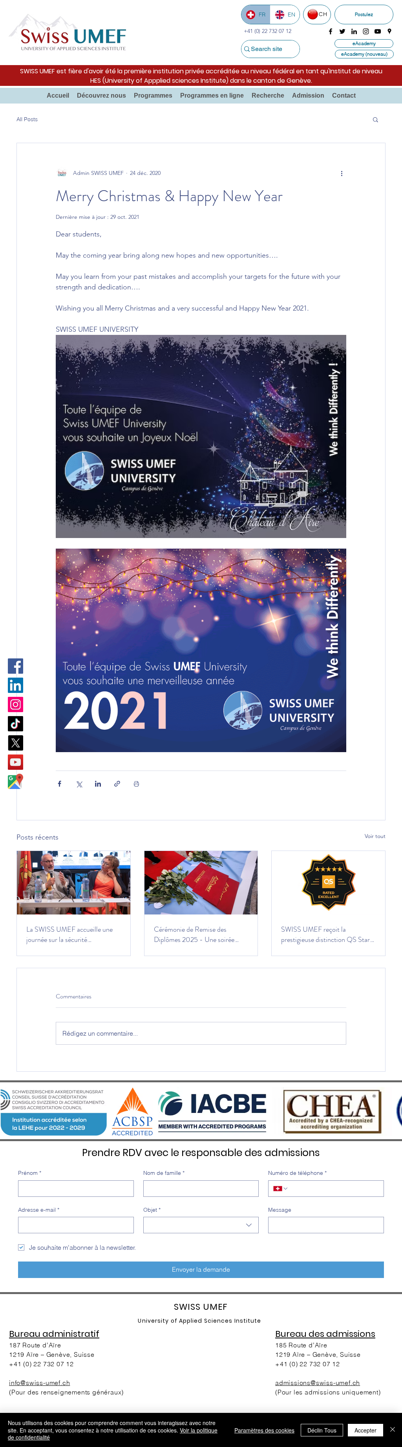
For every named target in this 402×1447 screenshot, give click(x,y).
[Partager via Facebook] (59, 783)
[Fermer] (392, 1430)
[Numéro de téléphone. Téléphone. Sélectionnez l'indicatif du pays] (280, 1188)
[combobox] (201, 1225)
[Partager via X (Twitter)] (78, 783)
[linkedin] (354, 31)
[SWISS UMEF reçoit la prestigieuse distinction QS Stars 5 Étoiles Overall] (328, 882)
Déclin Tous (321, 1430)
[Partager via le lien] (117, 783)
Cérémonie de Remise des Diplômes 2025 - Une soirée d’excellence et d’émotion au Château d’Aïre (194, 934)
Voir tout (375, 836)
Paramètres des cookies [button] (264, 1430)
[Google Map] (15, 781)
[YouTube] (15, 762)
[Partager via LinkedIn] (98, 783)
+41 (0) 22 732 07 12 (41, 1364)
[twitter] (342, 31)
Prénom (29, 1172)
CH (323, 14)
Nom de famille (164, 1172)
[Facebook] (15, 666)
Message (279, 1209)
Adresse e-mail (38, 1209)
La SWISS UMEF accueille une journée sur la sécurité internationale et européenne (69, 934)
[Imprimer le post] (136, 783)
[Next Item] (387, 1112)
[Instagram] (15, 704)
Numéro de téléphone (297, 1172)
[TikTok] (15, 723)
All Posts (27, 119)
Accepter (365, 1430)
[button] (101, 96)
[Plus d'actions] (341, 173)
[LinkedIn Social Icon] (15, 685)
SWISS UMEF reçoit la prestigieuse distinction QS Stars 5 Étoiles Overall (327, 934)
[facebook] (330, 31)
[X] (15, 743)
